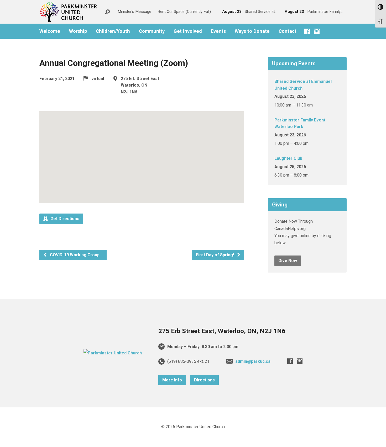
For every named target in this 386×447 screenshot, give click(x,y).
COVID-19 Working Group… (76, 254)
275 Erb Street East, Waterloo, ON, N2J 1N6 (221, 331)
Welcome (49, 31)
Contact (287, 31)
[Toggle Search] (107, 12)
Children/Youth (113, 31)
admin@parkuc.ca (252, 361)
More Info (172, 379)
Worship (78, 31)
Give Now (287, 260)
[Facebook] (307, 31)
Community (152, 31)
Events (218, 31)
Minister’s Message (134, 11)
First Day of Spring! (215, 254)
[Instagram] (317, 31)
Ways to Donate (252, 31)
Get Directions (64, 218)
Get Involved (188, 31)
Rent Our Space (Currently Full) (184, 11)
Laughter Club (288, 158)
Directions (204, 379)
